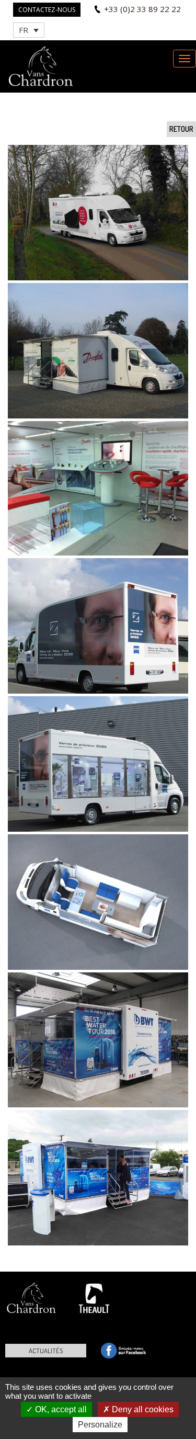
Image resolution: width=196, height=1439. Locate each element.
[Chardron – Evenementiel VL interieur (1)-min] (98, 902)
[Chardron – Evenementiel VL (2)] (98, 626)
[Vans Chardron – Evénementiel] (98, 212)
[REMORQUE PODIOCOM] (98, 1040)
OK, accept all (60, 1409)
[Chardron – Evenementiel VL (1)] (98, 764)
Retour (181, 128)
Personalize (100, 1424)
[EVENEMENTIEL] (98, 488)
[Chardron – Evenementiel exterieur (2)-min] (98, 350)
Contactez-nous (46, 9)
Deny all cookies (142, 1409)
